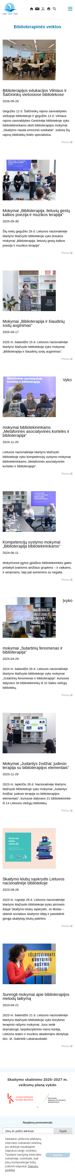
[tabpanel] (20, 1098)
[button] (5, 1172)
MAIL (37, 8)
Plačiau (65, 142)
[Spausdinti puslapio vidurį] (49, 8)
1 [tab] (37, 1107)
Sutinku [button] (57, 1155)
